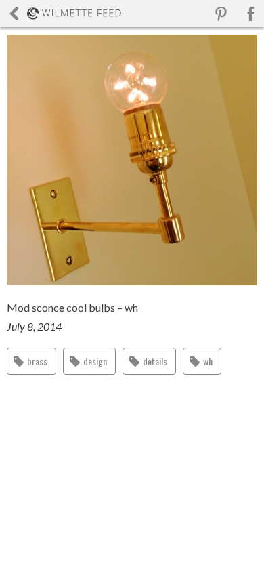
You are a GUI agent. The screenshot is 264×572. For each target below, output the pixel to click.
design (95, 361)
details (155, 361)
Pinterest (221, 14)
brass (37, 361)
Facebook (250, 14)
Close (65, 13)
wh (208, 361)
